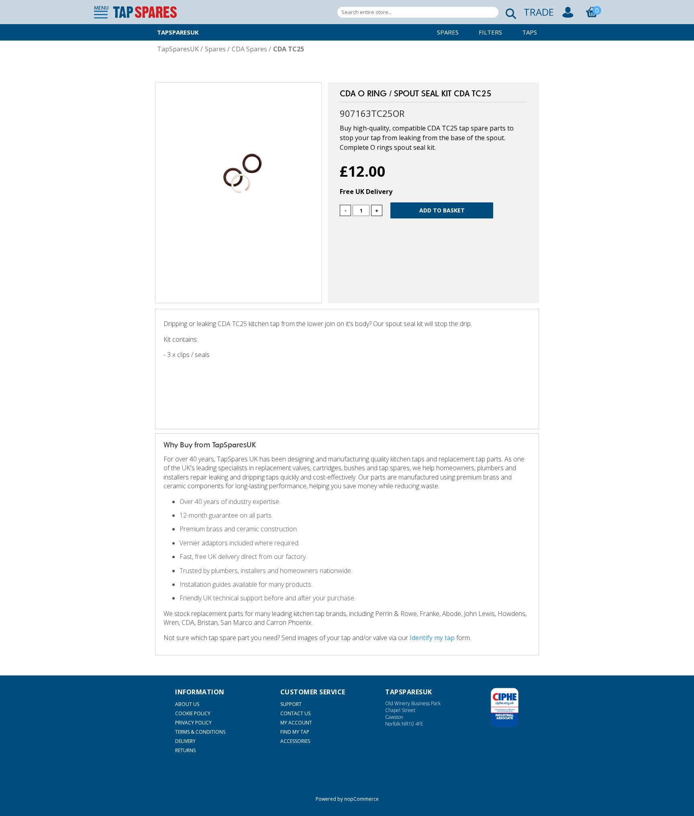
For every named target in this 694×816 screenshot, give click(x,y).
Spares (448, 32)
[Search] (508, 12)
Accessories (295, 741)
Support (291, 704)
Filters (490, 32)
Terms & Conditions (200, 731)
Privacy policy (193, 722)
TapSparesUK (178, 32)
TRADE (539, 11)
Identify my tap (432, 637)
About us (187, 704)
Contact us (295, 713)
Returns (185, 750)
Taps (529, 32)
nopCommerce (361, 799)
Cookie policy (192, 713)
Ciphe (504, 707)
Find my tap (294, 731)
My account (296, 722)
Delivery (185, 741)
